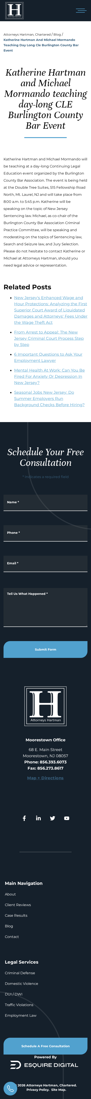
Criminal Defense (20, 973)
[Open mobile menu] (80, 10)
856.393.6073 (53, 762)
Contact (12, 937)
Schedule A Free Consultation (45, 1046)
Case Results (16, 915)
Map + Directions (45, 778)
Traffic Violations (19, 1005)
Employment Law (20, 1015)
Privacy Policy (38, 1090)
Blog (57, 35)
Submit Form (45, 649)
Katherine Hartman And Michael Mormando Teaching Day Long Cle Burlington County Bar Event (41, 45)
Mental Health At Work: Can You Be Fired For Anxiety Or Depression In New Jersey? (49, 376)
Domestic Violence (21, 984)
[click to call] (10, 1088)
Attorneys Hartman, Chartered (27, 35)
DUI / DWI (14, 994)
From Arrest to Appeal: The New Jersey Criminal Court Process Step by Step (49, 338)
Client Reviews (18, 905)
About (10, 894)
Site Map (58, 1090)
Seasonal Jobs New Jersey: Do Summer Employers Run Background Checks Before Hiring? (49, 398)
